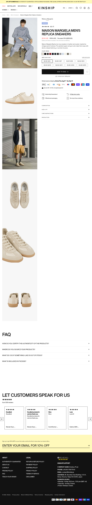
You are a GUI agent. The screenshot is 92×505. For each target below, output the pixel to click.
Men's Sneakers (15, 15)
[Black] (45, 54)
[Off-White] (65, 54)
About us (5, 465)
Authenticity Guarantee (11, 462)
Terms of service (39, 494)
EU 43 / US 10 (47, 65)
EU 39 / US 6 (47, 61)
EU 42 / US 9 (81, 61)
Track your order (9, 477)
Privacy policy (15, 494)
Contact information (60, 494)
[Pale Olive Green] (68, 54)
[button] (77, 8)
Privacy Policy (31, 471)
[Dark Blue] (53, 54)
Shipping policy (49, 494)
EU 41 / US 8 (69, 61)
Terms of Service (32, 474)
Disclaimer (30, 477)
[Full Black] (58, 54)
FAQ (3, 474)
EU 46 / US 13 (82, 65)
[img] (46, 400)
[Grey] (60, 54)
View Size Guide (86, 57)
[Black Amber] (48, 54)
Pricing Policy (7, 471)
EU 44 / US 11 (59, 65)
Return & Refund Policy (27, 494)
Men (8, 15)
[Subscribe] (89, 445)
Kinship (9, 494)
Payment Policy (32, 465)
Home (3, 15)
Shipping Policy (32, 468)
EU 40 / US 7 (58, 61)
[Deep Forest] (55, 54)
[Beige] (43, 54)
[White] (70, 54)
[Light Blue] (63, 54)
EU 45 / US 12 (70, 65)
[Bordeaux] (50, 54)
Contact (5, 468)
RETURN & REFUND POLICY (35, 462)
